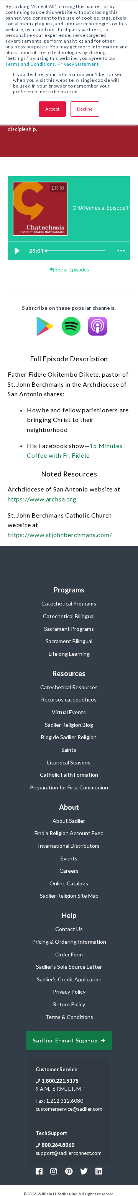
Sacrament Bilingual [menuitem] (69, 641)
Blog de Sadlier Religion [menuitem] (69, 737)
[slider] (77, 251)
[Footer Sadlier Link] (98, 1171)
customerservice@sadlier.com (69, 1109)
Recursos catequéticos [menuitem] (69, 699)
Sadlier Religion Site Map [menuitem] (69, 895)
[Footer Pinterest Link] (68, 1171)
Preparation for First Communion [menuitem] (69, 787)
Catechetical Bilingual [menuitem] (69, 616)
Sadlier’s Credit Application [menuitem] (69, 979)
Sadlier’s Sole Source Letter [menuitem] (69, 966)
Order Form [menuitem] (69, 954)
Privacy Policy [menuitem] (69, 991)
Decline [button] (85, 109)
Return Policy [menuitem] (69, 1004)
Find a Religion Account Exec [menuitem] (68, 833)
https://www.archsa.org (42, 499)
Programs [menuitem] (69, 590)
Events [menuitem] (69, 858)
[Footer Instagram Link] (53, 1171)
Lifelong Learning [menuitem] (69, 653)
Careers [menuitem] (69, 870)
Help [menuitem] (69, 915)
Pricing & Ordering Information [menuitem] (69, 941)
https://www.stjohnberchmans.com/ (60, 534)
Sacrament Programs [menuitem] (69, 628)
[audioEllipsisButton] (121, 251)
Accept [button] (52, 109)
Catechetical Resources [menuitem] (69, 687)
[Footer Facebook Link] (39, 1171)
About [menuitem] (69, 807)
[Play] (17, 251)
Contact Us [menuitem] (69, 929)
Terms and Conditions (30, 64)
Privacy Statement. (79, 64)
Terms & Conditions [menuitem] (69, 1017)
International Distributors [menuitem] (69, 845)
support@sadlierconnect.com (69, 1153)
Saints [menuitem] (68, 749)
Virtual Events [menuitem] (69, 712)
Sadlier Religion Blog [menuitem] (69, 724)
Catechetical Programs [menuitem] (68, 603)
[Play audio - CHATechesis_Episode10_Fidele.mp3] (80, 220)
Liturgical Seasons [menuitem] (68, 762)
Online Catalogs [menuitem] (68, 883)
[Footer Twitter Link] (84, 1171)
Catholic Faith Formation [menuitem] (69, 774)
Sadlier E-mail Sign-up (65, 1040)
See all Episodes (71, 269)
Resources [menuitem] (69, 673)
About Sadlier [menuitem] (69, 820)
